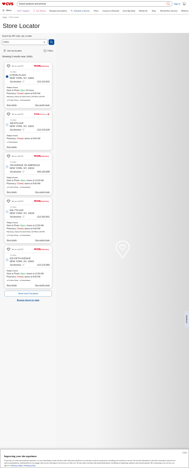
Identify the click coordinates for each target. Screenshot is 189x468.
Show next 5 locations (28, 293)
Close (184, 452)
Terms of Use (30, 465)
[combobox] (24, 42)
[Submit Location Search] (51, 42)
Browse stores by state (28, 300)
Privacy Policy (17, 465)
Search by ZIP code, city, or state (17, 36)
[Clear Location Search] (44, 42)
